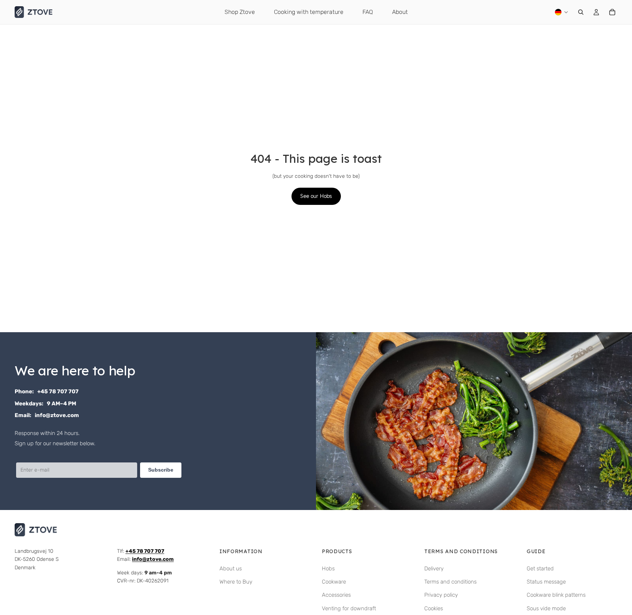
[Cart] (612, 12)
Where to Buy (235, 581)
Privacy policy (441, 595)
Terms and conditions (450, 581)
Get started (540, 568)
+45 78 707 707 (58, 391)
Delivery (434, 568)
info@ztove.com (57, 415)
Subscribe (160, 470)
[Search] (581, 12)
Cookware (334, 581)
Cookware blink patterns (556, 595)
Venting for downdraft (349, 608)
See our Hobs (316, 196)
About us (230, 568)
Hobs (328, 568)
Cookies (433, 608)
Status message (546, 581)
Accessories (336, 595)
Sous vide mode (546, 608)
